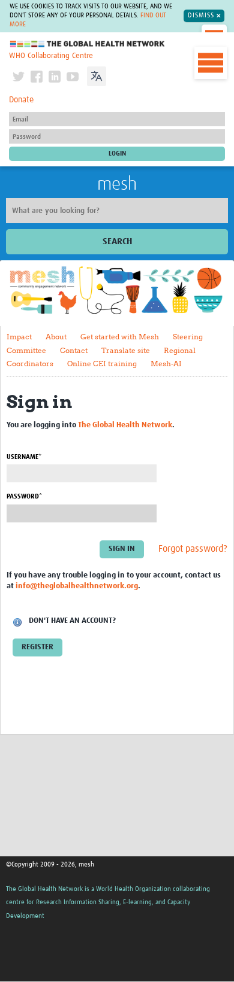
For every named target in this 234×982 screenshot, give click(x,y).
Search (117, 241)
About (56, 336)
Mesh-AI (166, 363)
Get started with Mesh (119, 336)
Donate (21, 100)
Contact (74, 350)
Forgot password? (192, 549)
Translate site (125, 350)
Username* (24, 457)
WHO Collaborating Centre (51, 56)
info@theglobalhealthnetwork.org (77, 586)
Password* (24, 496)
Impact (19, 336)
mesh (117, 184)
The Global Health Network (87, 43)
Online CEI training (102, 363)
